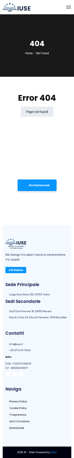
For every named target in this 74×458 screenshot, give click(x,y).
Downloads (16, 428)
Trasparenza (17, 414)
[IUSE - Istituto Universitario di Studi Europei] (17, 7)
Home (29, 53)
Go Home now (39, 185)
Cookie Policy (18, 408)
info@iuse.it (16, 344)
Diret (54, 452)
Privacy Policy (18, 401)
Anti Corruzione (19, 421)
